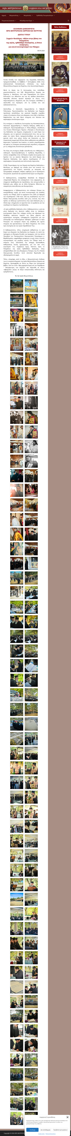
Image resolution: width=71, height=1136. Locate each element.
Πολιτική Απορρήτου (51, 1134)
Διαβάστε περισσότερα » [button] (60, 57)
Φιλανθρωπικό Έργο (26, 20)
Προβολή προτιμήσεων (60, 1130)
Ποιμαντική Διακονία (8, 20)
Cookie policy (41, 1134)
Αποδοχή (32, 1130)
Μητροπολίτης (13, 15)
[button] (67, 1117)
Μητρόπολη (27, 15)
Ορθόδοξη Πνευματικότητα (44, 15)
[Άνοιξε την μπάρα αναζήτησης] (68, 20)
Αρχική (4, 15)
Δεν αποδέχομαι (45, 1130)
